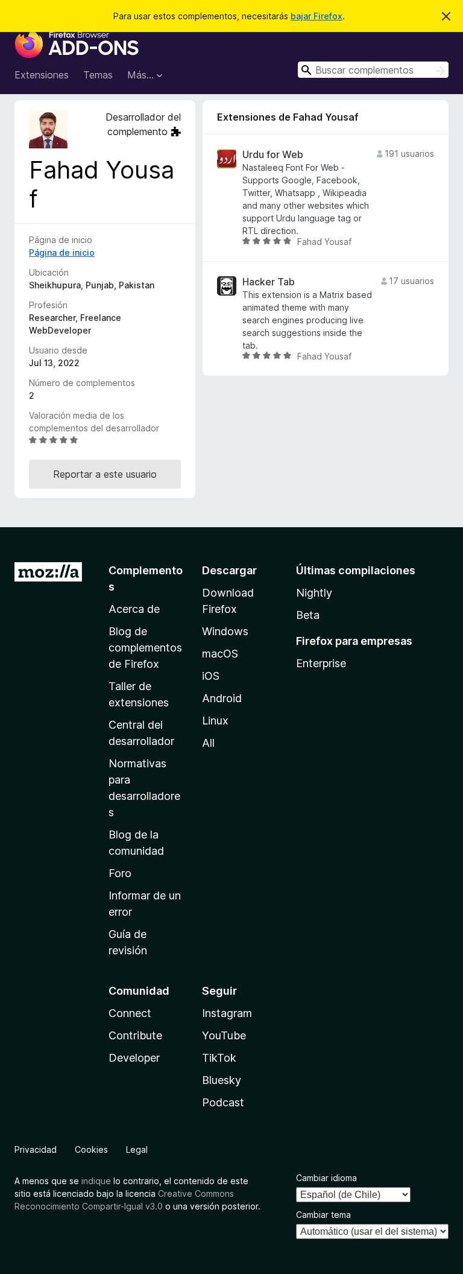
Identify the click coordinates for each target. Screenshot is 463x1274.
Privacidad (35, 1149)
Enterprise (321, 663)
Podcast (223, 1102)
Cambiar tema (323, 1214)
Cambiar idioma (326, 1178)
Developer (134, 1057)
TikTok (219, 1057)
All (208, 743)
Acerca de (134, 609)
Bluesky (221, 1080)
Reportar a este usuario (105, 474)
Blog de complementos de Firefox (145, 647)
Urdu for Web (272, 154)
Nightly (314, 592)
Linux (215, 720)
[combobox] (373, 70)
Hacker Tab (268, 282)
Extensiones (41, 75)
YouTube (224, 1035)
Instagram (227, 1013)
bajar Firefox (316, 16)
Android (222, 698)
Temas (98, 75)
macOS (220, 653)
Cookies (91, 1149)
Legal (137, 1149)
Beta (308, 615)
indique (96, 1181)
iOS (210, 676)
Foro (120, 873)
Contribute (135, 1035)
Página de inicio (62, 252)
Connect (130, 1013)
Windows (225, 631)
